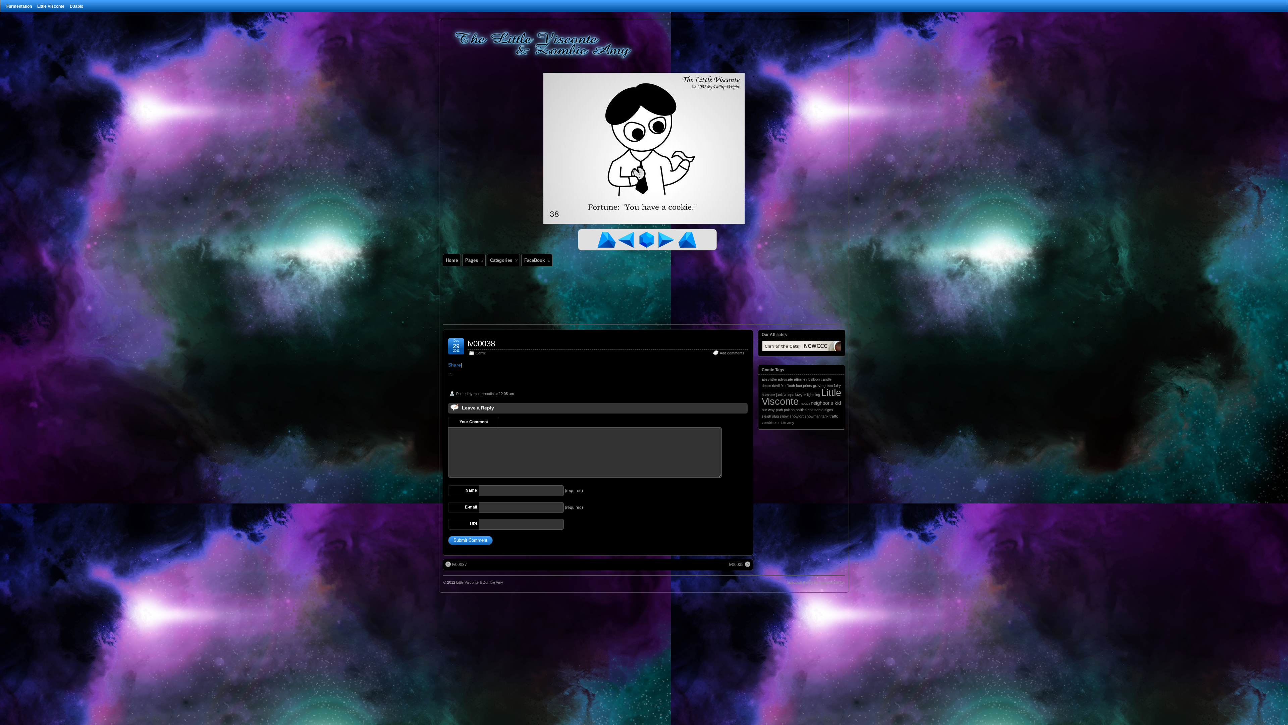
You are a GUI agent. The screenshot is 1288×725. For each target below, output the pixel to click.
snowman (812, 416)
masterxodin (484, 394)
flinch (791, 386)
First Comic (607, 239)
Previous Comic (627, 239)
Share (454, 365)
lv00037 (459, 564)
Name (471, 490)
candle (826, 379)
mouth (805, 403)
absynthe (769, 379)
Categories (501, 260)
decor (766, 386)
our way (768, 410)
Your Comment (474, 422)
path (779, 410)
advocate (785, 379)
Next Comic (667, 239)
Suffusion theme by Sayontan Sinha (816, 582)
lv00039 (736, 564)
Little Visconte (50, 6)
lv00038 (481, 343)
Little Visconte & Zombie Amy (479, 582)
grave (817, 386)
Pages (471, 260)
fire (783, 386)
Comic (481, 353)
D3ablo (76, 6)
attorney (800, 379)
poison (789, 410)
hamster (768, 395)
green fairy (832, 386)
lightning (813, 395)
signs (828, 410)
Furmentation (19, 6)
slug (775, 416)
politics (801, 410)
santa (818, 410)
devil (776, 386)
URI (473, 524)
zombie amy (784, 423)
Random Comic (647, 239)
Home (452, 260)
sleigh (766, 416)
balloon (814, 379)
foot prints (804, 386)
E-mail (471, 507)
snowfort (797, 416)
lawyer (800, 395)
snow (784, 416)
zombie (767, 423)
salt (810, 410)
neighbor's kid (826, 403)
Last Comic (688, 239)
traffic (834, 416)
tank (824, 416)
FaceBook (534, 260)
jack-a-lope (785, 395)
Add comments (732, 353)
